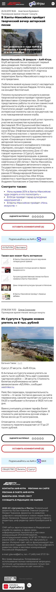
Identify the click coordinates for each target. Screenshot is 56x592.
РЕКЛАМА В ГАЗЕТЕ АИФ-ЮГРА (18, 492)
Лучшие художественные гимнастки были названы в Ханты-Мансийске (31, 278)
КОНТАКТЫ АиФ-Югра (14, 488)
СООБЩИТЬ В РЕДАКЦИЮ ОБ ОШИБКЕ (22, 500)
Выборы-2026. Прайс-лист (17, 496)
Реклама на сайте (38, 488)
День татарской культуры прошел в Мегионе (32, 285)
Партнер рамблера (25, 579)
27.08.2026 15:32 (8, 310)
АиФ (20, 363)
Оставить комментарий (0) (28, 227)
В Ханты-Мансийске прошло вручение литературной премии (29, 260)
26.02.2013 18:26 (8, 11)
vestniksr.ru (7, 387)
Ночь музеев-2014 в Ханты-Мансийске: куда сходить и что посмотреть (27, 193)
